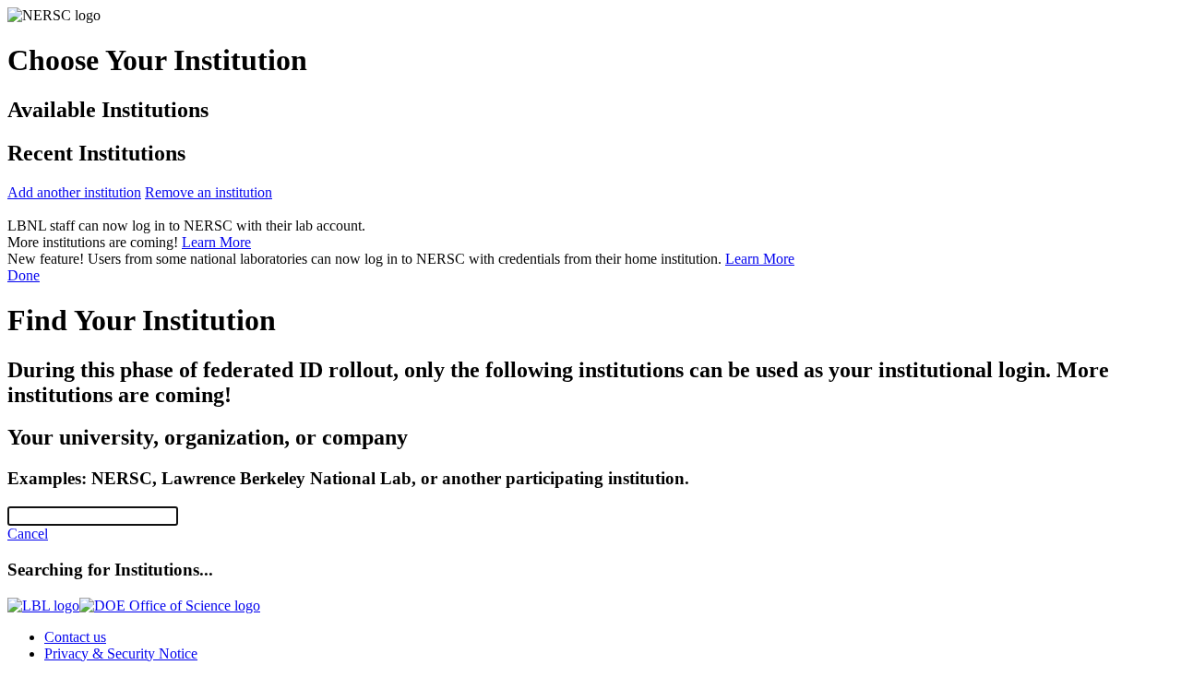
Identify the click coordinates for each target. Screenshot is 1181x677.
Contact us (75, 637)
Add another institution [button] (74, 192)
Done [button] (23, 275)
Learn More (216, 242)
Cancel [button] (27, 533)
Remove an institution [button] (208, 192)
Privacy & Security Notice (120, 653)
